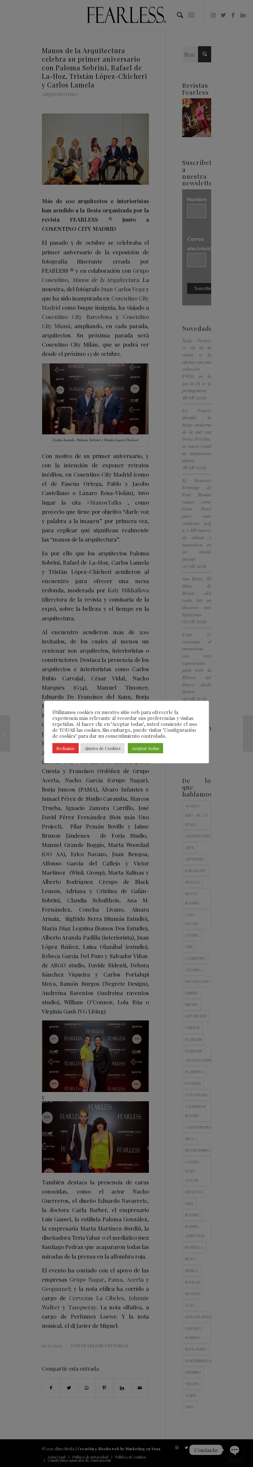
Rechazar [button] (65, 748)
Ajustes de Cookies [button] (102, 748)
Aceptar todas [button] (145, 748)
